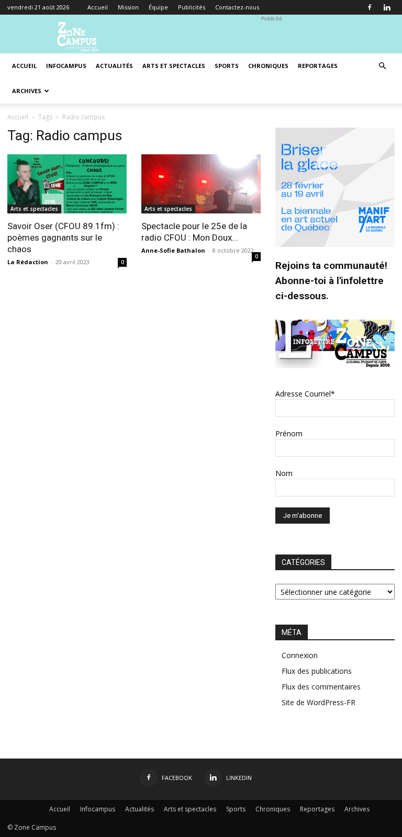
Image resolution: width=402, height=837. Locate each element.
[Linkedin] (387, 7)
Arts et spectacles (173, 66)
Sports (227, 66)
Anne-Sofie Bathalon (173, 250)
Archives (26, 91)
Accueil (97, 7)
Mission (128, 7)
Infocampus (66, 66)
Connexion (300, 655)
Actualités (114, 66)
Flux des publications (317, 671)
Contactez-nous (237, 7)
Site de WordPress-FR (318, 702)
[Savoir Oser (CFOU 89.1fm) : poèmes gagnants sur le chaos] (67, 183)
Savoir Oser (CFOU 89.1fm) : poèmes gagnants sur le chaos (63, 237)
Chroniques (268, 66)
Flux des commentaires (321, 687)
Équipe (158, 7)
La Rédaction (27, 262)
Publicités (191, 7)
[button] (382, 66)
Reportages (318, 66)
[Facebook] (369, 7)
